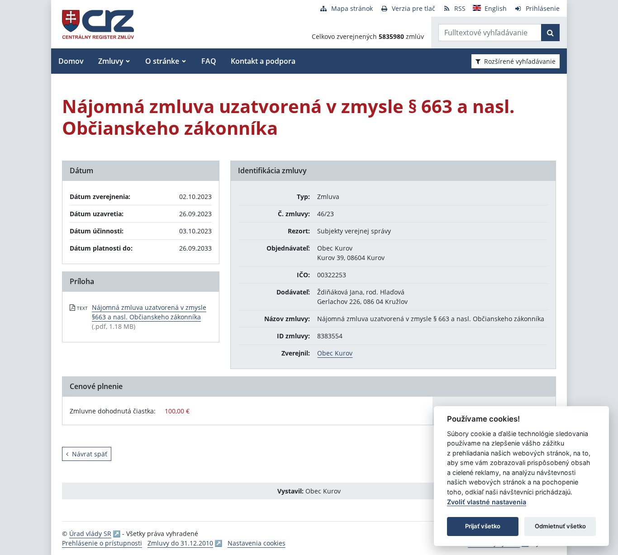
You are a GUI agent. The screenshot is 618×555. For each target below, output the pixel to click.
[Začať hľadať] (550, 32)
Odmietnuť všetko (560, 526)
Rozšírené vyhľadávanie (520, 61)
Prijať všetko (482, 526)
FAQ (208, 61)
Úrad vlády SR (90, 533)
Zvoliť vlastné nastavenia (486, 502)
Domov (71, 61)
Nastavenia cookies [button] (256, 543)
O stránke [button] (162, 61)
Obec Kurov (334, 353)
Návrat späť (89, 454)
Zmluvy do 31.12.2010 (180, 543)
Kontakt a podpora (263, 61)
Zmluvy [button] (111, 61)
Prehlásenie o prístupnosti (102, 543)
